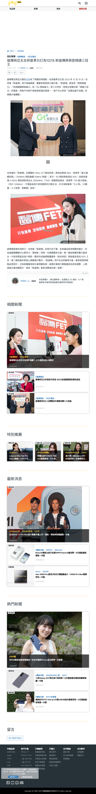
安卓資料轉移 (40, 769)
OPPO (9, 759)
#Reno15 (58, 550)
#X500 (46, 572)
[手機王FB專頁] (8, 783)
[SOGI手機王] (15, 3)
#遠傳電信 (21, 57)
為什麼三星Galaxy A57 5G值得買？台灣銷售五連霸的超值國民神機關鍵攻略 (76, 457)
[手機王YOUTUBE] (12, 783)
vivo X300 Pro (26, 765)
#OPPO (49, 550)
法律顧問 (80, 752)
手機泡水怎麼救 (41, 759)
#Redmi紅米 (27, 531)
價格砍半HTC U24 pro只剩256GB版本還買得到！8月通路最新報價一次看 (61, 701)
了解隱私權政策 (26, 777)
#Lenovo (13, 453)
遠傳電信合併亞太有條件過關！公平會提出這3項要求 (31, 360)
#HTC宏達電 (51, 697)
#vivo (37, 572)
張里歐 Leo (24, 68)
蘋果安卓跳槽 (40, 765)
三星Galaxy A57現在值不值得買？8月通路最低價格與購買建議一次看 (60, 679)
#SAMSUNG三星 (72, 453)
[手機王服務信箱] (22, 783)
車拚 (58, 9)
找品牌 (12, 9)
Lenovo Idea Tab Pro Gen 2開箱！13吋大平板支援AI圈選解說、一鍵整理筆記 (19, 457)
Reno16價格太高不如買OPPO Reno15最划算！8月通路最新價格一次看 (61, 554)
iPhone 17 (24, 752)
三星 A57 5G (26, 762)
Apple (9, 755)
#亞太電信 (32, 57)
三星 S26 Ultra (26, 759)
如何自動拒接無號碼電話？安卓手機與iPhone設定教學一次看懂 (36, 660)
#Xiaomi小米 (14, 531)
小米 (8, 765)
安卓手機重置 (40, 762)
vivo (8, 762)
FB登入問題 (53, 765)
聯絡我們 (52, 755)
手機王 (11, 51)
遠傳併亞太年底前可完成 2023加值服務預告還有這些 (57, 379)
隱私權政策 (53, 759)
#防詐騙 (12, 657)
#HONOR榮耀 (43, 453)
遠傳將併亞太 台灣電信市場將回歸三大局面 (53, 401)
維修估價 (83, 9)
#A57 (84, 453)
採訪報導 (11, 56)
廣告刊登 (66, 752)
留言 (22, 72)
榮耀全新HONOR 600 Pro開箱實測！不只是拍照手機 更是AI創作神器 (47, 457)
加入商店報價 (68, 755)
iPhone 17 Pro (26, 755)
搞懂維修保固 (40, 752)
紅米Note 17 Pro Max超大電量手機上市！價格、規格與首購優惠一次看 (39, 534)
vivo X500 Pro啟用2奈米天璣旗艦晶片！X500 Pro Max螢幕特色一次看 (61, 575)
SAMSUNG (11, 752)
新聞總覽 (20, 51)
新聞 (36, 9)
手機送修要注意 (41, 755)
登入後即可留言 (15, 738)
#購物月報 (39, 550)
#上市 (37, 531)
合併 (28, 79)
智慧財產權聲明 (55, 762)
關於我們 (52, 752)
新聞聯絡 (66, 759)
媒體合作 (80, 755)
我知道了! (13, 777)
